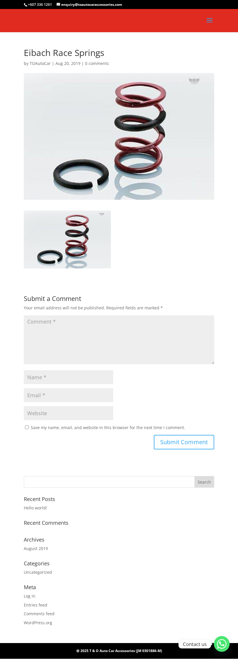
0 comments (97, 63)
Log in (29, 596)
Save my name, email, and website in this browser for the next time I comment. (108, 427)
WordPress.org (38, 622)
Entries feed (35, 605)
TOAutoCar (40, 63)
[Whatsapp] (222, 644)
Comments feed (39, 613)
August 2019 (36, 548)
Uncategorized (38, 572)
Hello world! (35, 508)
